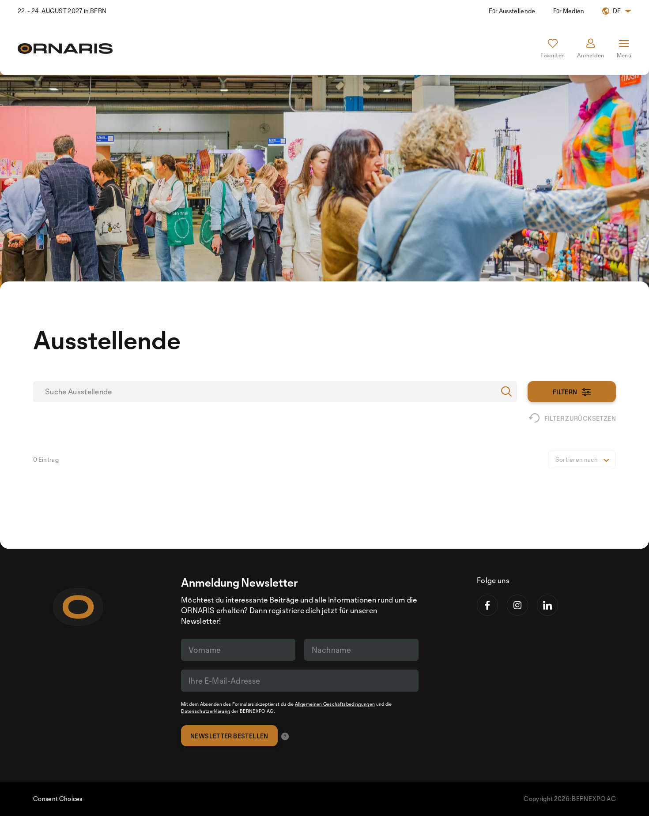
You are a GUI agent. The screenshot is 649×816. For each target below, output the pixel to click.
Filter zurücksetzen (580, 418)
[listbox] (581, 459)
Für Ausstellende (512, 11)
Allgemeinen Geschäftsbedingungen (335, 704)
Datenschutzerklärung (205, 711)
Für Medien (569, 11)
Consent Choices (58, 798)
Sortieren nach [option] (576, 459)
